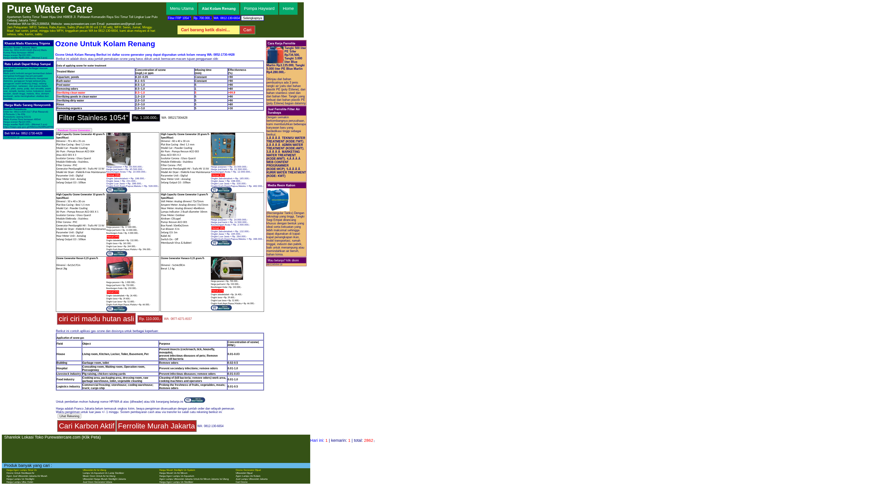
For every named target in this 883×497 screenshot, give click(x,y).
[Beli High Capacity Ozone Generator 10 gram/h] (116, 255)
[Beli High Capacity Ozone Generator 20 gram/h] (221, 191)
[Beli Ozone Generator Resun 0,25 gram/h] (116, 310)
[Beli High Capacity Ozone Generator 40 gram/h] (116, 191)
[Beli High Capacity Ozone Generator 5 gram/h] (221, 244)
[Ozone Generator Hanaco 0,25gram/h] (227, 278)
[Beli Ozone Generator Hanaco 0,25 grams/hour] (221, 309)
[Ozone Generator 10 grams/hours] (118, 224)
